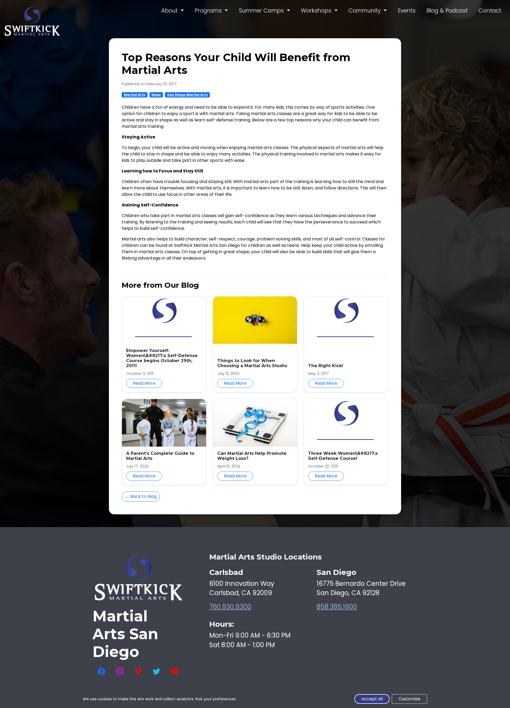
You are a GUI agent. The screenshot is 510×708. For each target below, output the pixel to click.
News (156, 94)
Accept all (372, 699)
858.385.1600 (337, 606)
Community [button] (365, 10)
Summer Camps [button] (262, 10)
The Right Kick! (325, 365)
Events (406, 10)
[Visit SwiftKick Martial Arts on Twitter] (156, 671)
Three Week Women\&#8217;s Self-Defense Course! (343, 456)
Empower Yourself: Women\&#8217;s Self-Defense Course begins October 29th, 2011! (162, 358)
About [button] (170, 10)
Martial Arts (134, 94)
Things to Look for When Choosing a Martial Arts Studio (252, 363)
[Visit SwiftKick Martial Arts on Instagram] (120, 671)
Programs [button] (209, 10)
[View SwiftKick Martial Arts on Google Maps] (138, 671)
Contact (490, 10)
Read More (144, 383)
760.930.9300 (230, 606)
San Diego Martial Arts (187, 94)
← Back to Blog (140, 496)
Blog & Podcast (447, 10)
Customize (409, 699)
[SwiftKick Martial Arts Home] (32, 21)
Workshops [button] (317, 10)
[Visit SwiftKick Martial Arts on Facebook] (101, 671)
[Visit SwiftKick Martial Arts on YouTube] (174, 671)
